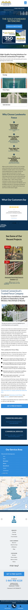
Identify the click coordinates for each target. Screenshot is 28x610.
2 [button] (25, 46)
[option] (14, 30)
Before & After (14, 559)
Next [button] (25, 261)
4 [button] (16, 282)
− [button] (26, 507)
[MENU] (25, 2)
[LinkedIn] (16, 566)
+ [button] (26, 505)
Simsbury (7, 396)
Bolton (4, 463)
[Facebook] (10, 566)
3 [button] (27, 46)
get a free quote (14, 574)
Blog (14, 549)
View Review (14, 218)
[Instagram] (14, 566)
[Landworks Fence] (14, 605)
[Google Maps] (12, 566)
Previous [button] (3, 261)
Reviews (14, 555)
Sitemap (14, 602)
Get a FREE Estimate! (14, 406)
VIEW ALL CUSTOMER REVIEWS (3, 225)
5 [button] (18, 282)
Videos (14, 561)
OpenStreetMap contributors (23, 509)
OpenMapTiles (15, 509)
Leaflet (10, 509)
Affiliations (14, 547)
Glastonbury (12, 395)
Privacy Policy (16, 601)
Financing (14, 534)
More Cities (5, 473)
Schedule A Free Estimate (14, 26)
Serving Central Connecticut (9, 9)
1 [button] (24, 46)
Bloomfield (5, 461)
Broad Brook (6, 465)
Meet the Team (14, 544)
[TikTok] (18, 566)
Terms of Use (23, 601)
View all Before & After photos (12, 283)
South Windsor (19, 395)
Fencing (14, 532)
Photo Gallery (14, 557)
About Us (14, 542)
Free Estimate (14, 536)
